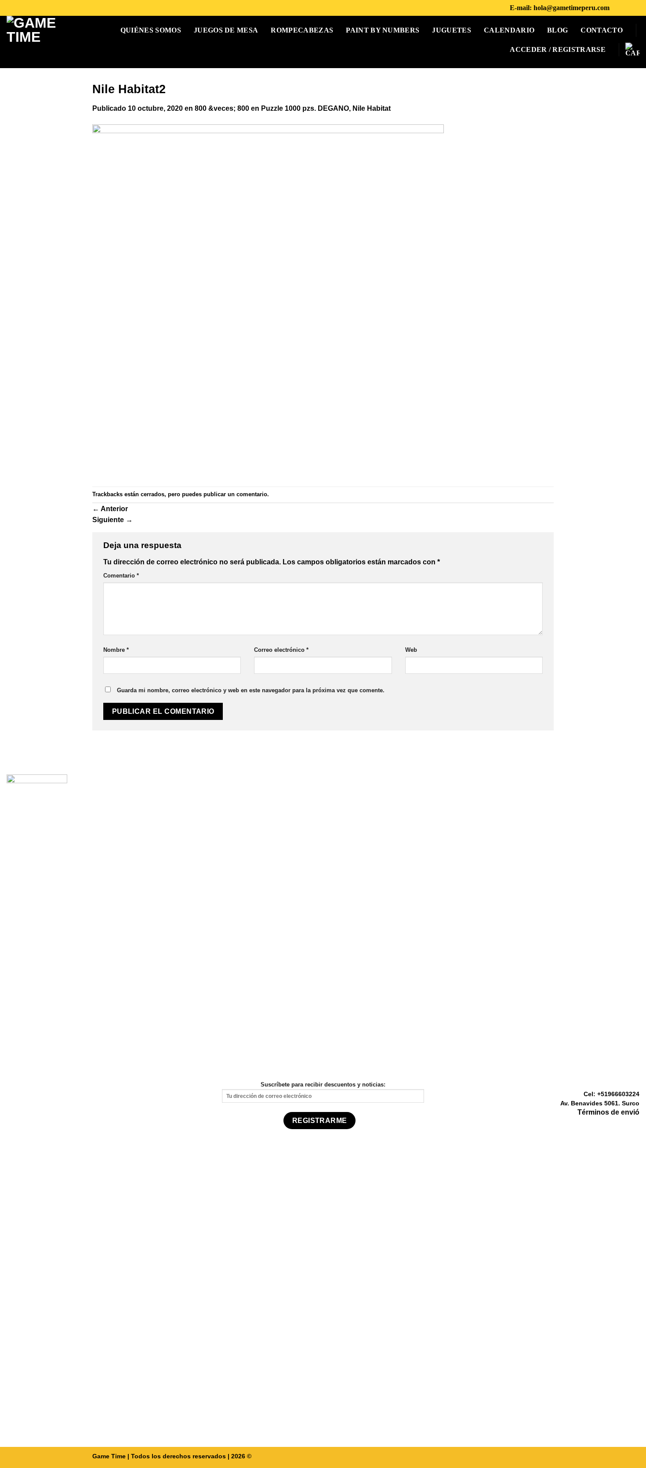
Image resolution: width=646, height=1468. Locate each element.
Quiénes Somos (150, 30)
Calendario (509, 30)
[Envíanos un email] (634, 1126)
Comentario (121, 575)
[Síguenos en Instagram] (630, 7)
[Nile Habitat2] (268, 299)
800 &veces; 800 (222, 108)
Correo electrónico (281, 650)
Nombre (116, 650)
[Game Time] (36, 42)
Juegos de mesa (226, 30)
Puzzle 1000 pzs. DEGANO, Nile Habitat (326, 108)
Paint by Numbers (382, 30)
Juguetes (451, 30)
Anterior (110, 508)
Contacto (602, 30)
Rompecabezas (302, 30)
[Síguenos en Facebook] (618, 7)
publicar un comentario (235, 494)
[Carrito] (632, 49)
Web (411, 650)
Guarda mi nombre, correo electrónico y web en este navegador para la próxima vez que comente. (251, 690)
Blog (557, 30)
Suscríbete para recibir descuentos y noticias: (323, 1084)
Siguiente (112, 519)
